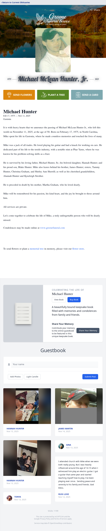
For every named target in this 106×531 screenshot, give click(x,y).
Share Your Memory (88, 330)
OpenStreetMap (56, 523)
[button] (27, 406)
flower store (78, 248)
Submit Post (90, 376)
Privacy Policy (45, 519)
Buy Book (74, 299)
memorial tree (37, 248)
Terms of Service (60, 519)
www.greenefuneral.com (52, 227)
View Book (58, 299)
